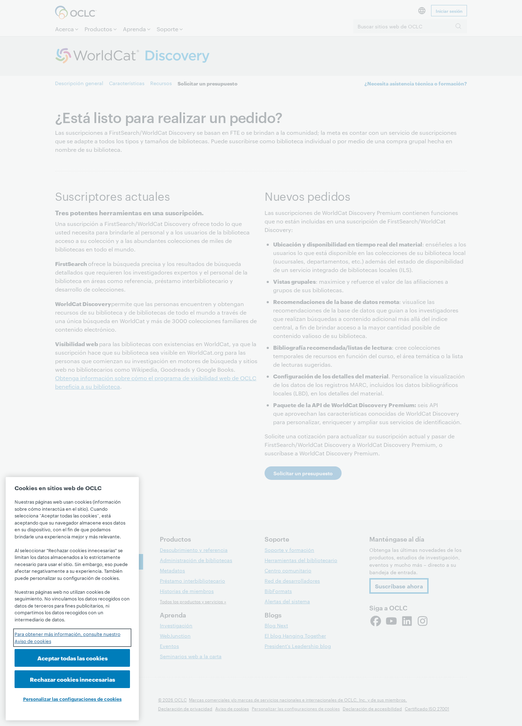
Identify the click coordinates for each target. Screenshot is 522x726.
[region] (72, 598)
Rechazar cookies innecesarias (72, 679)
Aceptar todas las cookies (72, 658)
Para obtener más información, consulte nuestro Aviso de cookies (67, 637)
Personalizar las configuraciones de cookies (72, 698)
